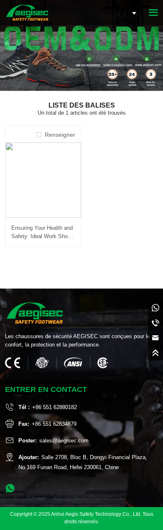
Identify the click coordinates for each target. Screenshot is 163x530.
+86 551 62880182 (54, 407)
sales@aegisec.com (64, 440)
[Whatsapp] (155, 307)
